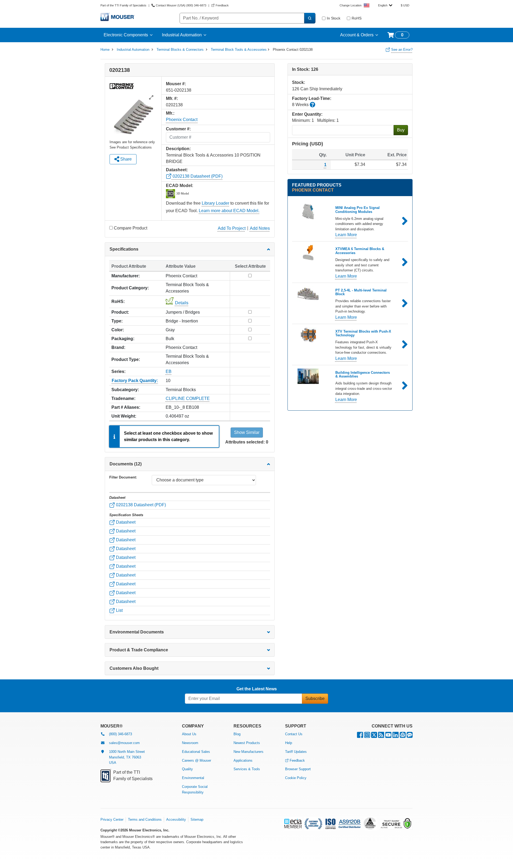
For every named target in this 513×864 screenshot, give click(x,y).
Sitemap (197, 820)
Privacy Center (111, 820)
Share (125, 159)
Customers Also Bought (134, 668)
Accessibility (176, 820)
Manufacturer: (125, 276)
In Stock (333, 18)
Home (105, 50)
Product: (120, 312)
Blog (237, 734)
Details (181, 303)
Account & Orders (357, 35)
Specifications (124, 249)
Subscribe (315, 698)
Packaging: (122, 338)
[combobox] (385, 5)
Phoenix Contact (181, 119)
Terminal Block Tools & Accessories (239, 50)
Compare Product (130, 228)
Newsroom (190, 743)
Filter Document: (123, 477)
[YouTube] (388, 736)
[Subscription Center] (403, 736)
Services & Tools (247, 769)
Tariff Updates (296, 752)
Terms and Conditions (145, 820)
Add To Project (232, 228)
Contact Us (293, 734)
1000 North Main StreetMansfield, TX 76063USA (127, 757)
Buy (401, 130)
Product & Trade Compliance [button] (139, 650)
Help (288, 743)
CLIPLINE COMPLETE (188, 398)
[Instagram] (367, 736)
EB (169, 371)
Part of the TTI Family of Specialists (123, 5)
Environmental (193, 778)
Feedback (297, 760)
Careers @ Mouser (196, 760)
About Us (189, 734)
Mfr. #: (172, 98)
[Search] (309, 18)
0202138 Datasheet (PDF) (197, 176)
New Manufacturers (248, 752)
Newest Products (247, 743)
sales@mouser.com (124, 743)
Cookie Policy (295, 778)
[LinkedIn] (395, 736)
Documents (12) (126, 464)
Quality (187, 769)
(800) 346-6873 (120, 734)
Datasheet (125, 522)
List (119, 610)
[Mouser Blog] (410, 736)
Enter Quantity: (307, 114)
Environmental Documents (137, 632)
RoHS (357, 18)
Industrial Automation (182, 35)
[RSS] (381, 736)
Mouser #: (176, 83)
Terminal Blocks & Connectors (180, 50)
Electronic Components (126, 35)
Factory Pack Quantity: (135, 380)
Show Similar (246, 432)
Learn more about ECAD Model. (229, 210)
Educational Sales (196, 752)
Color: (117, 330)
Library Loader (215, 203)
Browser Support (298, 769)
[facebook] (360, 736)
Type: (117, 321)
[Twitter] (374, 736)
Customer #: (178, 129)
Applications (243, 760)
